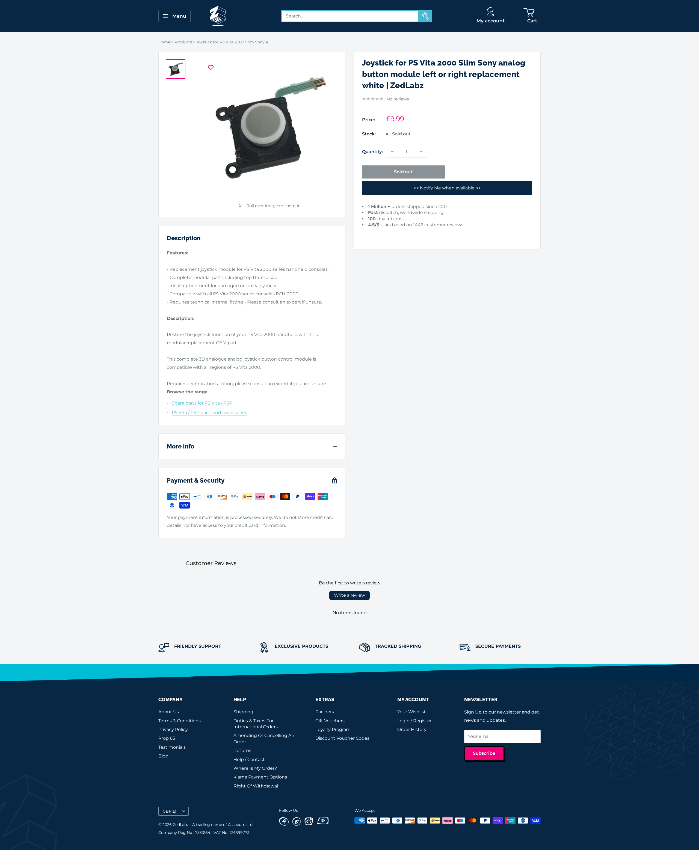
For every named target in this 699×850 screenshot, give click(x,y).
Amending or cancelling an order (263, 738)
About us (168, 711)
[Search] (425, 16)
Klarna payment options (260, 777)
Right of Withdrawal (255, 786)
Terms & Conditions (179, 720)
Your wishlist (411, 711)
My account (490, 20)
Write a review (349, 595)
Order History (411, 729)
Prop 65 (166, 738)
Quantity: (372, 151)
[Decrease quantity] (392, 151)
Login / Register (414, 720)
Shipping (243, 711)
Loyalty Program (333, 729)
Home (164, 42)
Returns (242, 750)
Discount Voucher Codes (342, 738)
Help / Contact (249, 759)
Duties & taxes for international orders (255, 723)
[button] (370, 233)
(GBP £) (168, 811)
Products (183, 42)
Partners (324, 711)
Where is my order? (255, 768)
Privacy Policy (173, 729)
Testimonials (172, 747)
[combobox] (350, 16)
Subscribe (484, 753)
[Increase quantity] (421, 151)
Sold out (403, 171)
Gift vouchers (330, 720)
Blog (163, 756)
